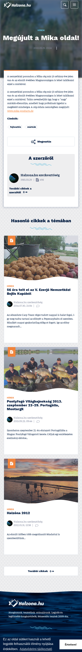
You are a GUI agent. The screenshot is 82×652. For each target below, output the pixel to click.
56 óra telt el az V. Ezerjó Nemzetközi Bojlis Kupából (38, 292)
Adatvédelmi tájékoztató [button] (36, 649)
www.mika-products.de (20, 111)
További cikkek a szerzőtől (20, 190)
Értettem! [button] (71, 644)
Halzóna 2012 (18, 513)
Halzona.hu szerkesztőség (44, 45)
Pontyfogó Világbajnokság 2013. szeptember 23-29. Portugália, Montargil (34, 405)
